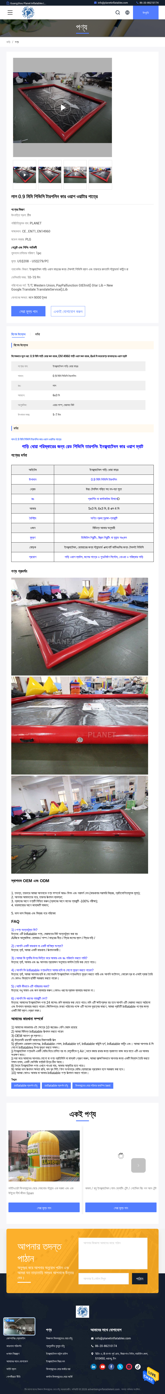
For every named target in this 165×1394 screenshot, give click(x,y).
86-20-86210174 (149, 2)
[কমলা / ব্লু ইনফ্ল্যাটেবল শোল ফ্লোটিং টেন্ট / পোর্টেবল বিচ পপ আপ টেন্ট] (44, 1155)
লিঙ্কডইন (94, 1367)
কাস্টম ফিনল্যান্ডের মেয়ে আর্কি (59, 1376)
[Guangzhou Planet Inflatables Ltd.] (28, 12)
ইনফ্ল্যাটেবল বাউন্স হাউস (57, 1353)
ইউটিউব (102, 1367)
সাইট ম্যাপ (11, 1369)
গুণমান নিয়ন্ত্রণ (12, 1353)
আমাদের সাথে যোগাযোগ (17, 1361)
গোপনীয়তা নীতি (13, 1376)
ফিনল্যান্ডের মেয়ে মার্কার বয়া (58, 1369)
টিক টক (138, 1367)
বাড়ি (8, 42)
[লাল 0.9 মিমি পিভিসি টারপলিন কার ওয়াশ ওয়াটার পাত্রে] (62, 107)
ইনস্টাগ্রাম (129, 1367)
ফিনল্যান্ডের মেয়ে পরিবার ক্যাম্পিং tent (92, 1085)
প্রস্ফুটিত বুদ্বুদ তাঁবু (55, 1346)
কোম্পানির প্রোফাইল (15, 1338)
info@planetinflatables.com (113, 2)
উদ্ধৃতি (146, 12)
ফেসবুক (111, 1367)
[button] (26, 1165)
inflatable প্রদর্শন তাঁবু (25, 1085)
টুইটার (120, 1367)
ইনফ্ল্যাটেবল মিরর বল (55, 1361)
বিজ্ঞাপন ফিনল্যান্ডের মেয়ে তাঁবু (59, 1338)
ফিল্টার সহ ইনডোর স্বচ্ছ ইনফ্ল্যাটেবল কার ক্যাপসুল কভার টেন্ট (115, 1188)
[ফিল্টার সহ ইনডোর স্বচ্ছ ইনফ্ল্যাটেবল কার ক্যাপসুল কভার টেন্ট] (121, 1155)
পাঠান (139, 1278)
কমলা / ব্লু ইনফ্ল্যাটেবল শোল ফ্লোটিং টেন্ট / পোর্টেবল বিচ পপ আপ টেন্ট (43, 1188)
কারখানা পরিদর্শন (13, 1346)
